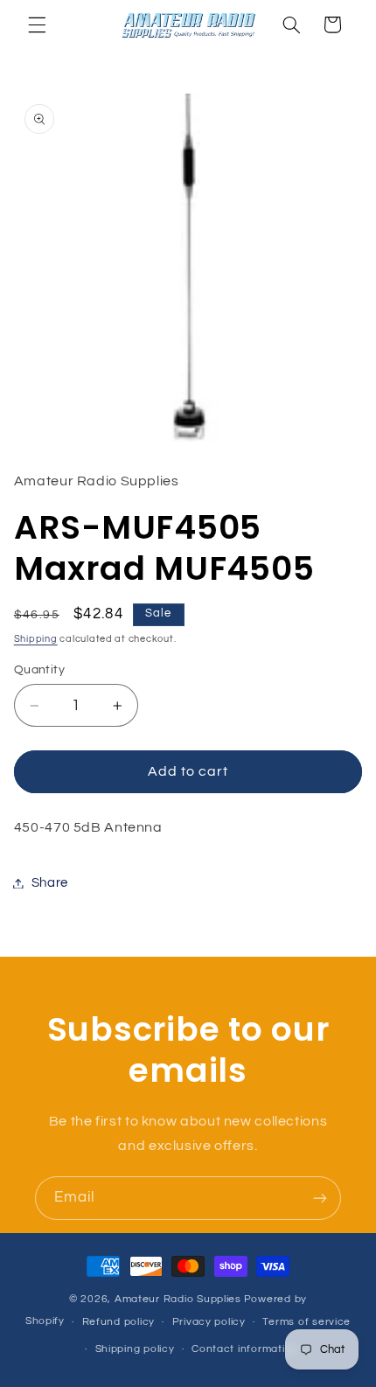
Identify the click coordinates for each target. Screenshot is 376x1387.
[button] (37, 24)
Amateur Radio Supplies (178, 1299)
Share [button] (49, 882)
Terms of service (306, 1322)
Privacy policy (209, 1322)
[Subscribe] (320, 1197)
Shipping (36, 639)
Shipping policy (135, 1349)
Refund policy (119, 1322)
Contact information (244, 1349)
